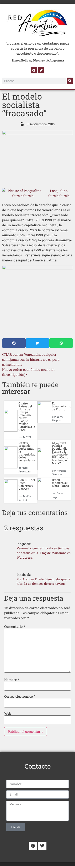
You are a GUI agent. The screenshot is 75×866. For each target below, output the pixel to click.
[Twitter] (41, 70)
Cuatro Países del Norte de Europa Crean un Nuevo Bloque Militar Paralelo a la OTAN (27, 416)
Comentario (14, 626)
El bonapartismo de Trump (61, 406)
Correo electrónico (19, 696)
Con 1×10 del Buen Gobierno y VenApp (27, 484)
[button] (14, 343)
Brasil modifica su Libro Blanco (60, 483)
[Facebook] (34, 70)
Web (7, 713)
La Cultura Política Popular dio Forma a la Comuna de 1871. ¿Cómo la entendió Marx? (60, 453)
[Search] (70, 81)
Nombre (11, 679)
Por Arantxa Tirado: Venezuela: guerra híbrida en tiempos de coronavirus (43, 581)
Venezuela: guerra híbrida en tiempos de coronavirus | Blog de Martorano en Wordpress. (44, 552)
